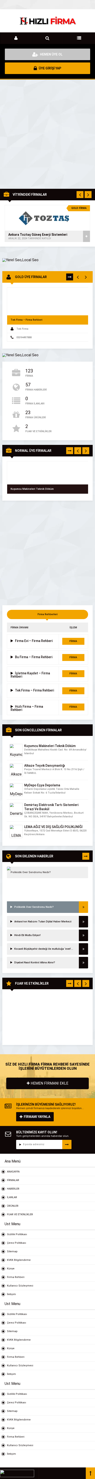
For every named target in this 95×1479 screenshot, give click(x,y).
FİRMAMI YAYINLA (37, 1117)
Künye (11, 1268)
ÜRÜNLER (12, 1205)
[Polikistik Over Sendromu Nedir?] (47, 872)
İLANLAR (12, 1197)
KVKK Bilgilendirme (19, 1260)
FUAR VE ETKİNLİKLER (20, 1214)
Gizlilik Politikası (17, 1234)
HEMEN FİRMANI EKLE (49, 1083)
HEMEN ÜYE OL (50, 54)
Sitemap (12, 1251)
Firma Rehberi (15, 1277)
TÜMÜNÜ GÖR (69, 277)
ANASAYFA (13, 1171)
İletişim (11, 1294)
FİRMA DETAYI (73, 642)
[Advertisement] (47, 134)
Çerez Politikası (16, 1242)
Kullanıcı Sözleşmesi (20, 1285)
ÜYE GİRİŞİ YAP (49, 68)
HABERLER (13, 1188)
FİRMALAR (13, 1180)
